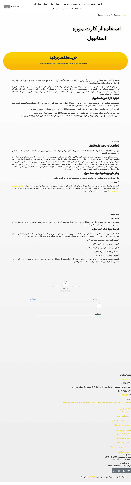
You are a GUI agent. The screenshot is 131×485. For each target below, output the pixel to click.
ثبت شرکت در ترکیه (122, 438)
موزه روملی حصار (113, 191)
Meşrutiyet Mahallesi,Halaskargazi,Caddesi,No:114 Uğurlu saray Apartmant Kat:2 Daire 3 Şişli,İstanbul (97, 402)
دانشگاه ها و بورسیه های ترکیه (119, 447)
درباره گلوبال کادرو (123, 416)
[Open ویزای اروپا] (50, 4)
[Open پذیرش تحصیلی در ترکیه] (61, 4)
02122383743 (15, 6)
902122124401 (125, 395)
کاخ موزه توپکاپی (17, 186)
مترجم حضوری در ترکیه (121, 425)
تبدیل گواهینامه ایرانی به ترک (120, 420)
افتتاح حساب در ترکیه (122, 433)
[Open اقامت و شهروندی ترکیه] (82, 4)
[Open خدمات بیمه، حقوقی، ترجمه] (59, 8)
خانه (125, 15)
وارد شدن (33, 299)
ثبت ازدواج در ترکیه (123, 442)
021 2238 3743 (126, 379)
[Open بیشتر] (51, 8)
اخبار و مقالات (124, 412)
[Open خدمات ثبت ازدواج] (33, 4)
